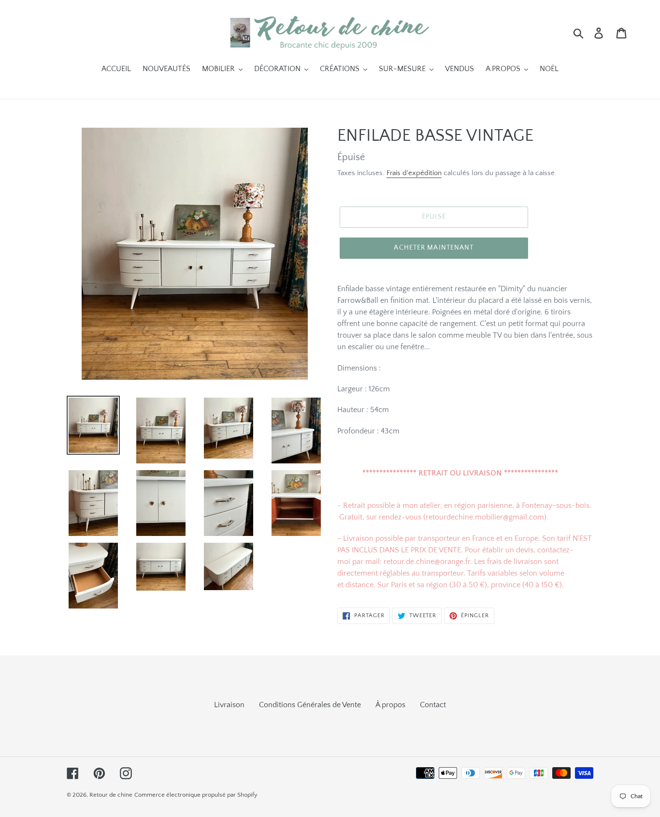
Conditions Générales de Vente (310, 704)
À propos (390, 704)
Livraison (229, 704)
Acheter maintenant (433, 248)
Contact (433, 704)
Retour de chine (110, 794)
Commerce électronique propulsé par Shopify (196, 794)
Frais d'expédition (414, 173)
